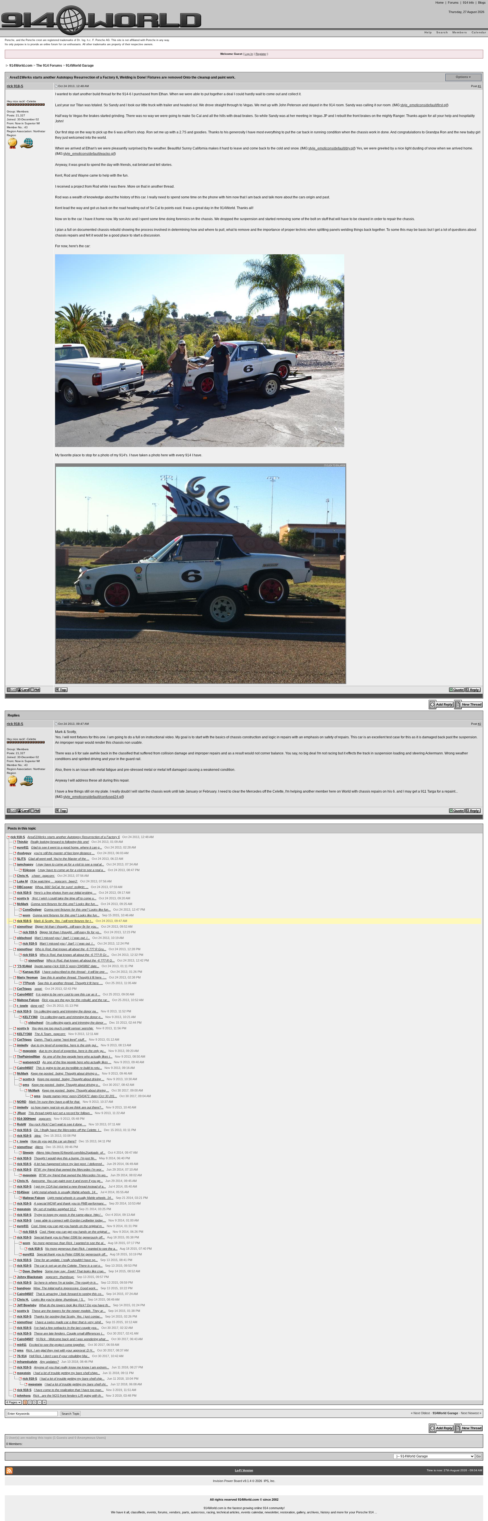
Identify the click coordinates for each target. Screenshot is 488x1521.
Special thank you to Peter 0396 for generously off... (69, 1237)
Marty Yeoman (27, 977)
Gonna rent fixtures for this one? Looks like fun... (77, 909)
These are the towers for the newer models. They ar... (69, 1310)
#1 (479, 86)
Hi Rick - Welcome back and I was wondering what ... (72, 1339)
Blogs (482, 2)
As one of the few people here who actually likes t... (77, 1056)
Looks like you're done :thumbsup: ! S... (58, 1299)
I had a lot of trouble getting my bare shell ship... (72, 1378)
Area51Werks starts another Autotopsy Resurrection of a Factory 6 (73, 837)
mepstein (29, 1051)
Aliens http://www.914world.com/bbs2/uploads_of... (70, 1152)
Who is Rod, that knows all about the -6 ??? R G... (80, 960)
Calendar (479, 32)
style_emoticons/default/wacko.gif (89, 154)
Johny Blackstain (30, 1277)
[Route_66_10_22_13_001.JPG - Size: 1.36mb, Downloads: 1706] (201, 574)
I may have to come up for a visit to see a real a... (71, 870)
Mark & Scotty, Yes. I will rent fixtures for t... (63, 921)
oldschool (24, 937)
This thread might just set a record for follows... (60, 1113)
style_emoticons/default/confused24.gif (93, 797)
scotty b (23, 898)
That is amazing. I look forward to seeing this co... (70, 1294)
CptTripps (24, 988)
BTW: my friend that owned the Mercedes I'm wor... (69, 1169)
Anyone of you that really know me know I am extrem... (71, 1367)
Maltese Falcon (28, 1000)
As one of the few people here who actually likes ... (76, 1062)
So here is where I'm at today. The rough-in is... (66, 1282)
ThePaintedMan (28, 1056)
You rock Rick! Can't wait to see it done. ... (57, 1124)
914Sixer (23, 1192)
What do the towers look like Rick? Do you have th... (74, 1305)
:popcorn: (44, 1118)
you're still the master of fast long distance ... (64, 853)
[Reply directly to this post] (473, 689)
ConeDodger (32, 909)
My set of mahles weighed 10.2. (55, 1209)
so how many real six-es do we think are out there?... (67, 1107)
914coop (29, 870)
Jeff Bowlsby (26, 1305)
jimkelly (22, 1045)
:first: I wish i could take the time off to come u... (64, 898)
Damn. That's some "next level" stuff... (60, 1039)
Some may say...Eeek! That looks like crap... (75, 1271)
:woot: (38, 988)
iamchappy (25, 864)
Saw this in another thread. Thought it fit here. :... (73, 977)
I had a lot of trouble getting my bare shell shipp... (66, 1373)
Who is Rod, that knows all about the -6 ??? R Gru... (70, 949)
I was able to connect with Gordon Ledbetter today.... (70, 1220)
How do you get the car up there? (53, 1141)
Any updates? (49, 1361)
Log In (249, 53)
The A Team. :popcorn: (50, 1034)
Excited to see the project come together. (57, 1344)
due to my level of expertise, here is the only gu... (72, 1051)
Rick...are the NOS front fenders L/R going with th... (68, 1395)
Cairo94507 (25, 994)
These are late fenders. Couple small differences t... (69, 1333)
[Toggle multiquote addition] (457, 689)
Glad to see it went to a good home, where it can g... (66, 847)
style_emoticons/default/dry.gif (331, 148)
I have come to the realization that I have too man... (69, 1390)
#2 (479, 723)
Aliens (39, 1147)
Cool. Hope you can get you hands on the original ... (75, 1231)
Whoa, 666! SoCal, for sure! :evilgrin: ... (61, 887)
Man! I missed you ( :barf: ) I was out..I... (62, 937)
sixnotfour (24, 926)
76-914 (22, 1356)
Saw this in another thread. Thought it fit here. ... (70, 983)
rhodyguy (24, 853)
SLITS (21, 858)
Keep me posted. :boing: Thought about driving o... (65, 1073)
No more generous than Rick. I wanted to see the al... (69, 1243)
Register (261, 53)
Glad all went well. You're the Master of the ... (58, 858)
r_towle (22, 1005)
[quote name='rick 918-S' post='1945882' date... (66, 966)
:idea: (37, 1135)
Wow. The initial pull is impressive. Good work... (65, 1288)
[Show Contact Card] (23, 689)
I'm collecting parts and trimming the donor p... (71, 1017)
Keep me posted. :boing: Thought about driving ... (70, 1079)
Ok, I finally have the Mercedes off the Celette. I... (67, 1130)
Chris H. (23, 875)
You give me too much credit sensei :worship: (62, 1028)
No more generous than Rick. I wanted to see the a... (81, 1248)
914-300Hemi (26, 1118)
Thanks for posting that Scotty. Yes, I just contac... (68, 1316)
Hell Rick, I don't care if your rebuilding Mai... (59, 1356)
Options (462, 77)
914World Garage (80, 66)
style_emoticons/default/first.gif (423, 105)
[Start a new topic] (468, 704)
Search (442, 32)
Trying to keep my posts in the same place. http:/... (68, 1214)
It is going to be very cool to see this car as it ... (68, 994)
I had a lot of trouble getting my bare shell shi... (76, 1384)
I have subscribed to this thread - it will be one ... (75, 971)
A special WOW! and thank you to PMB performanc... (70, 1203)
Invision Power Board (227, 1481)
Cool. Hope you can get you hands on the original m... (67, 1226)
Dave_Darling (32, 1271)
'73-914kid (24, 966)
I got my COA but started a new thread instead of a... (70, 1186)
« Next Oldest (420, 1413)
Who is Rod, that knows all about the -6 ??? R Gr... (74, 954)
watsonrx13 (31, 1062)
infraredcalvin (27, 1361)
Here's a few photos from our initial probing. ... (65, 892)
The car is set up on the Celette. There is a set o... (68, 1265)
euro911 (23, 847)
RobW (21, 1124)
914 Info (468, 2)
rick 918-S (15, 86)
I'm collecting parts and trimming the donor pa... (66, 1011)
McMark (22, 904)
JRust (21, 1113)
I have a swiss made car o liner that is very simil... (69, 1322)
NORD (21, 1101)
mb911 (22, 1344)
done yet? (37, 1005)
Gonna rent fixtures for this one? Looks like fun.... (64, 904)
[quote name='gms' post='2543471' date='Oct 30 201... (80, 1096)
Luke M (22, 881)
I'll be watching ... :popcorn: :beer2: (54, 881)
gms (26, 1084)
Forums (453, 2)
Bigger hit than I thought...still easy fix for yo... (70, 932)
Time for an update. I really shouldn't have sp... (66, 1260)
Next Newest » (471, 1413)
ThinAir (22, 841)
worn (26, 915)
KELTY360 (30, 1017)
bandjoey (24, 1288)
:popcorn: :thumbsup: (59, 1277)
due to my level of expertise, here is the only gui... (64, 1045)
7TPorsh (29, 983)
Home (439, 2)
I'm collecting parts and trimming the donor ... (76, 1022)
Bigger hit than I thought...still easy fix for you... (67, 926)
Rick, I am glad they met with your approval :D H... (60, 1350)
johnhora (23, 1395)
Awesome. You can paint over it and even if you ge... (67, 1180)
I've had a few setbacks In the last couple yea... (66, 1327)
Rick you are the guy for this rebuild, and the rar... (76, 1000)
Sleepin (28, 1152)
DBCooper (24, 887)
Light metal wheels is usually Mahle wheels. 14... (65, 1192)
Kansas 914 (31, 971)
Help (428, 32)
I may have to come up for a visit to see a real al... (70, 864)
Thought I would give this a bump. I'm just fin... (65, 1158)
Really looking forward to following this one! (59, 841)
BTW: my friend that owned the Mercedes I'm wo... (73, 1175)
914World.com (20, 66)
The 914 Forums (49, 66)
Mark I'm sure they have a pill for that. (54, 1101)
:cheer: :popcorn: (43, 875)
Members (459, 32)
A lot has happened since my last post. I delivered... (69, 1164)
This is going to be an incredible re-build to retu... (69, 1067)
